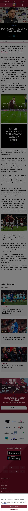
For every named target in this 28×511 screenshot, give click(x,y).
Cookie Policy (5, 503)
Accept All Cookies (14, 506)
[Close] (24, 496)
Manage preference (14, 509)
